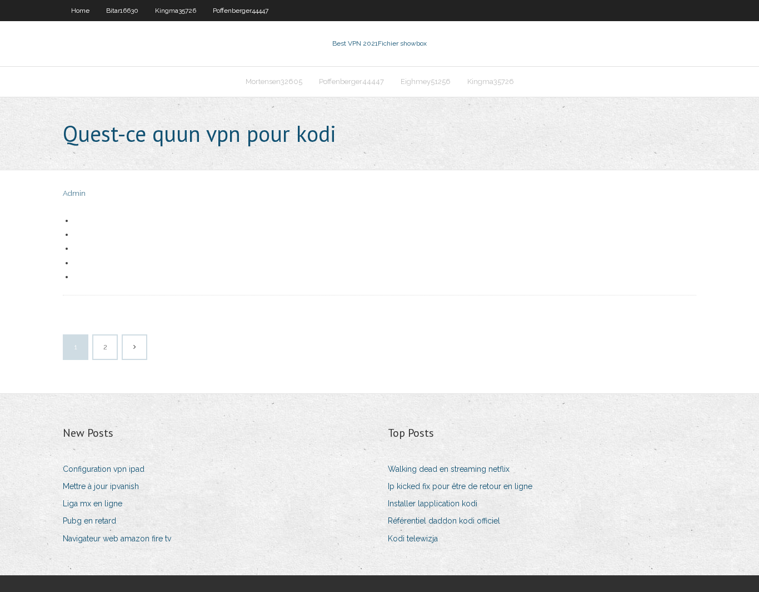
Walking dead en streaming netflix (449, 469)
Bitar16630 (122, 10)
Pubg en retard (89, 520)
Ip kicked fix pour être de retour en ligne (460, 486)
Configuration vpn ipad (103, 469)
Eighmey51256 (426, 81)
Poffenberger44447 (240, 10)
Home (80, 10)
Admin (74, 193)
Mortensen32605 (274, 81)
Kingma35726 (175, 10)
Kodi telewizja (413, 538)
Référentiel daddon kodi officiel (444, 520)
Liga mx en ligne (92, 503)
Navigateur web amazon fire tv (117, 538)
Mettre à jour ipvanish (101, 486)
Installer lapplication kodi (432, 503)
